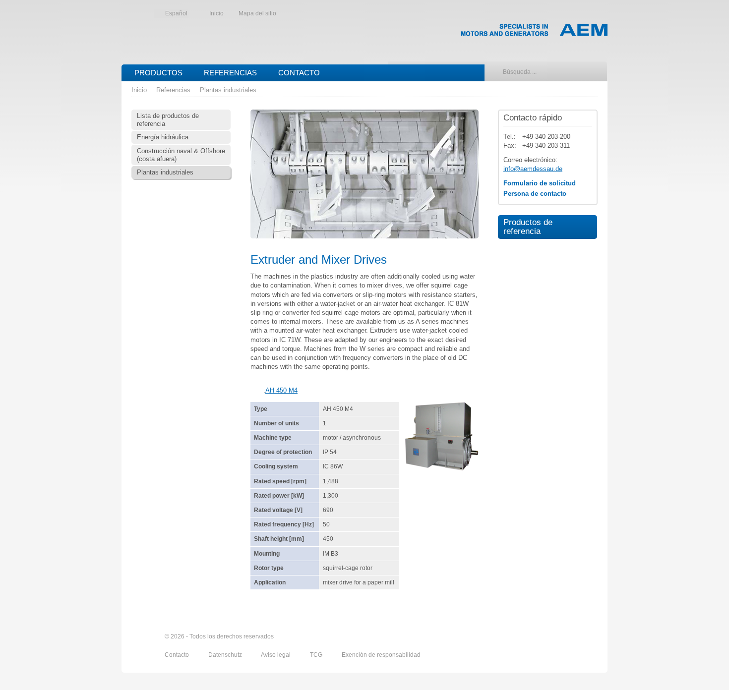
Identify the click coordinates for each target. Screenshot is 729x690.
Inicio (216, 13)
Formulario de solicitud (539, 183)
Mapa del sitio (257, 13)
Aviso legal (276, 654)
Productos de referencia (525, 226)
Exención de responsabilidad (381, 654)
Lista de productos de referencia (168, 119)
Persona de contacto (534, 193)
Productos (158, 72)
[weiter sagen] (537, 637)
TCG (317, 654)
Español (176, 13)
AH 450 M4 (281, 390)
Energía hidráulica (162, 137)
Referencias (230, 72)
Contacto (299, 72)
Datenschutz (225, 654)
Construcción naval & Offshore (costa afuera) (181, 155)
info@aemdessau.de (532, 168)
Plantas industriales (228, 90)
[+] (441, 436)
